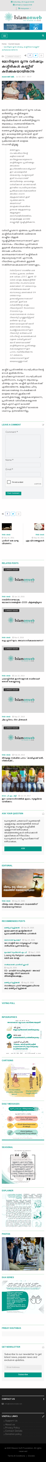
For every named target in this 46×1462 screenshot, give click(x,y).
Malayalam (24, 9)
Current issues (14, 44)
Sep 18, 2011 (39, 538)
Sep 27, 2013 (19, 717)
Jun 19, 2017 (25, 796)
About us (10, 1424)
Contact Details (13, 1431)
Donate (31, 1456)
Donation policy (13, 1434)
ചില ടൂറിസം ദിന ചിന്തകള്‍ (14, 720)
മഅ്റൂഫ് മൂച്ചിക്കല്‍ (12, 928)
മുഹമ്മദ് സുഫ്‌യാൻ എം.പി (15, 953)
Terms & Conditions (16, 1456)
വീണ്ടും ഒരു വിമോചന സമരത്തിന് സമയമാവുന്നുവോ (19, 906)
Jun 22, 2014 (19, 676)
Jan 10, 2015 (19, 597)
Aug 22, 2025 (29, 983)
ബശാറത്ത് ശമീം (8, 77)
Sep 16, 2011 (9, 538)
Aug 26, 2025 (11, 968)
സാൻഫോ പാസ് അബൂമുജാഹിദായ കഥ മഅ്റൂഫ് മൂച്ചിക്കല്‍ (21, 987)
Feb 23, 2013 (19, 755)
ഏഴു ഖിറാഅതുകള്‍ (35, 541)
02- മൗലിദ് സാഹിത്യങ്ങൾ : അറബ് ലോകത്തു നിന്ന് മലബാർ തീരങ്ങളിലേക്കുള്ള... (22, 974)
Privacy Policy (12, 1428)
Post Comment (13, 493)
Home (4, 44)
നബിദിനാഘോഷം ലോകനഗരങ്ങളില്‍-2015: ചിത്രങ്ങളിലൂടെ (22, 601)
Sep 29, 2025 (29, 928)
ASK (23, 849)
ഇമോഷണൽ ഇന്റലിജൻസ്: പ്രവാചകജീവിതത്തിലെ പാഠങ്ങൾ (20, 932)
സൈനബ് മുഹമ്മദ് (12, 940)
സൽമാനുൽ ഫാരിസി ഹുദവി (16, 965)
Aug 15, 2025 (19, 901)
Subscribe (23, 1375)
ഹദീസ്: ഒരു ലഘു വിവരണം (10, 542)
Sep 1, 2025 (35, 952)
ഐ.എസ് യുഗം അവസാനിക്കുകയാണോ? (22, 641)
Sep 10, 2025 (29, 940)
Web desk (6, 535)
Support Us (11, 1421)
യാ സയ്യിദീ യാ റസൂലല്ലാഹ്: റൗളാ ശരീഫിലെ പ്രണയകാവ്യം (21, 945)
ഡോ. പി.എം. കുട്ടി (9, 796)
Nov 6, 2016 (19, 637)
